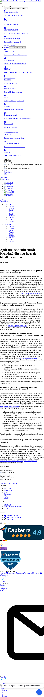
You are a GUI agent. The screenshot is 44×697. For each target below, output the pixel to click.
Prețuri (2, 587)
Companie (3, 589)
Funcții (2, 585)
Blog (1, 590)
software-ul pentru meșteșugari (17, 326)
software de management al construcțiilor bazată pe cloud (18, 461)
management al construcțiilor (9, 407)
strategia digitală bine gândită (30, 293)
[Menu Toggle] (1, 3)
